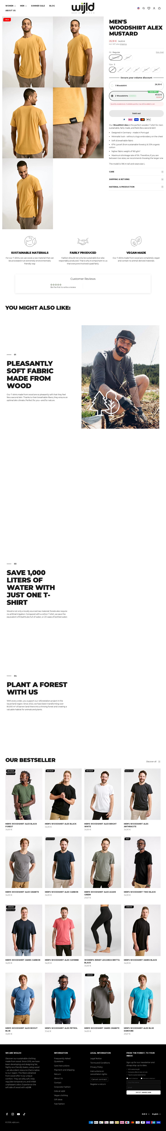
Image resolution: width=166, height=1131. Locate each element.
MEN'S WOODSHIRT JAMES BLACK (140, 960)
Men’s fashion (133, 1078)
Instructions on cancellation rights (98, 1072)
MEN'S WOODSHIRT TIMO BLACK (140, 892)
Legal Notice (96, 1058)
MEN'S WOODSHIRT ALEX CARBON (61, 892)
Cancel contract (99, 1079)
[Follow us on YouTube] (18, 1114)
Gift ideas (58, 1100)
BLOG (52, 6)
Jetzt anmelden (143, 1092)
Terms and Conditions (100, 1063)
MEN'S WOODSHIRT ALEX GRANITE (22, 892)
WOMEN (9, 6)
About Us (58, 1078)
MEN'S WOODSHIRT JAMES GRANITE (101, 1028)
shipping (123, 44)
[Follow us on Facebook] (6, 1114)
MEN (22, 6)
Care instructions (61, 1066)
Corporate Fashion (62, 1087)
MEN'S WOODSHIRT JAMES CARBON (22, 960)
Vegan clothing (61, 1095)
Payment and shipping (64, 1070)
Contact (57, 1083)
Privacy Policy (96, 1067)
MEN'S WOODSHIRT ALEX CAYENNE (62, 960)
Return (57, 1074)
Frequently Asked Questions (62, 1060)
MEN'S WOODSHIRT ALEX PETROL (61, 1028)
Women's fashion (149, 1078)
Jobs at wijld (59, 1091)
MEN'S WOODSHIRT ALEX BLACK (60, 824)
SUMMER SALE (38, 6)
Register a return (98, 1084)
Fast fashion (59, 1104)
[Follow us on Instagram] (12, 1114)
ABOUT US (10, 10)
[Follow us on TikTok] (24, 1114)
